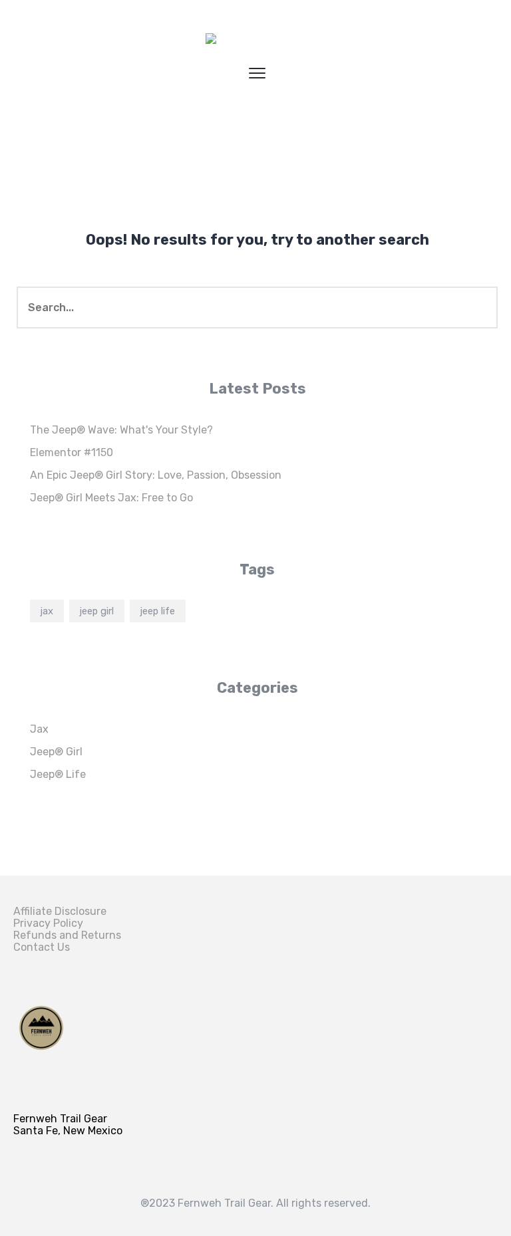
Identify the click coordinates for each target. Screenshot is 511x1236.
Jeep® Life (58, 774)
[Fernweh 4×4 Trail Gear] (255, 43)
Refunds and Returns (67, 935)
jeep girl (97, 611)
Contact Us (41, 947)
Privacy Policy (48, 923)
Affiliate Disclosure (59, 911)
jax (47, 611)
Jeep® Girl (56, 751)
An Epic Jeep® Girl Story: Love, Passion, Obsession (155, 475)
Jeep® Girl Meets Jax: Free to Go (111, 497)
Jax (39, 729)
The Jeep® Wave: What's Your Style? (121, 430)
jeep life (157, 611)
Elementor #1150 (71, 452)
